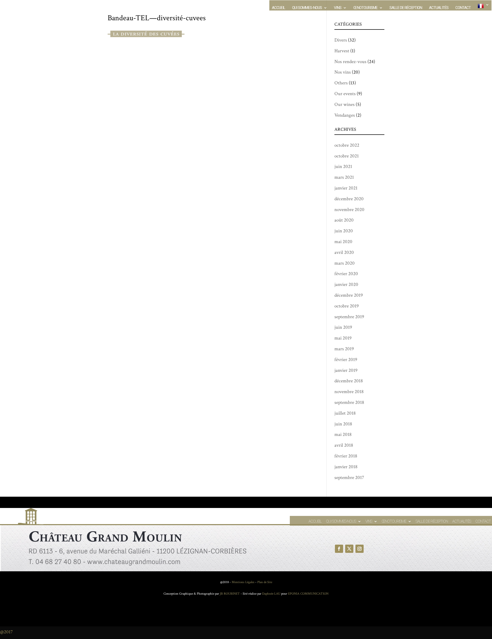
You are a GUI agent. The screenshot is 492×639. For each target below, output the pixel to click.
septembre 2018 (349, 402)
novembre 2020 (349, 209)
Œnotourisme (365, 8)
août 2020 (344, 220)
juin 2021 (343, 166)
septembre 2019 (349, 317)
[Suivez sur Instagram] (359, 549)
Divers (340, 40)
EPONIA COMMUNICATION (308, 594)
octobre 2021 (346, 156)
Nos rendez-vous (350, 61)
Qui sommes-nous (307, 8)
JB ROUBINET (230, 594)
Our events (345, 94)
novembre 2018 (349, 391)
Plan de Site (264, 582)
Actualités (438, 8)
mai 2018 (343, 434)
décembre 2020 (349, 199)
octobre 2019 (346, 306)
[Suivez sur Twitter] (349, 549)
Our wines (344, 104)
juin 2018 (343, 424)
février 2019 (345, 359)
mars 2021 (344, 177)
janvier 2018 (345, 467)
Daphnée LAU (270, 594)
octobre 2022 (346, 145)
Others (341, 83)
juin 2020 (343, 231)
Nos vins (342, 72)
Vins (337, 8)
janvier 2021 (345, 188)
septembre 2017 (349, 477)
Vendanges (344, 115)
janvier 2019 (345, 370)
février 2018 (345, 456)
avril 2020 (344, 252)
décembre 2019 (348, 295)
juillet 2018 (345, 413)
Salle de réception (405, 8)
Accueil (278, 8)
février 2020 (346, 274)
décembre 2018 (348, 381)
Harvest (341, 51)
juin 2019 (343, 327)
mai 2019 (343, 338)
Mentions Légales (243, 582)
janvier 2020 (346, 284)
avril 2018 (343, 445)
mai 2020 (343, 241)
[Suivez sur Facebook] (339, 549)
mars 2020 (344, 263)
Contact (463, 8)
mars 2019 (344, 349)
